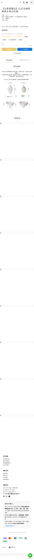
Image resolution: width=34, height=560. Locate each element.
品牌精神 (5, 473)
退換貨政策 (6, 479)
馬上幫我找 (6, 465)
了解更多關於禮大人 (10, 526)
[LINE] (9, 496)
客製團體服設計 (7, 463)
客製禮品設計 (6, 459)
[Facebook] (4, 496)
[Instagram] (6, 496)
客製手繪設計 (6, 461)
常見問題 (5, 477)
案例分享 (5, 475)
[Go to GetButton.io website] (30, 558)
